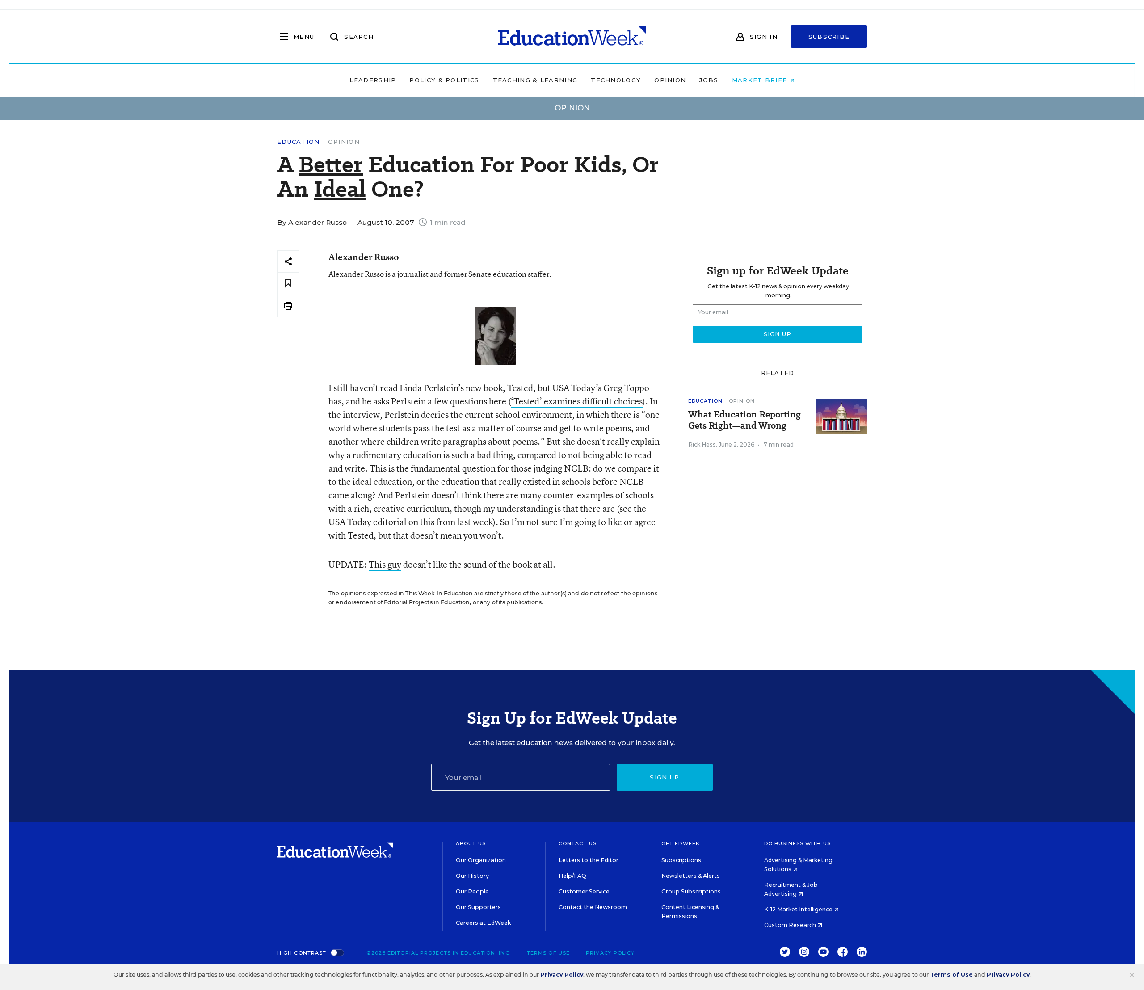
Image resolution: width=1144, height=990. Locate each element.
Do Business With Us (797, 843)
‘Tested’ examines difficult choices (577, 401)
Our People (472, 891)
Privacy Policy (610, 953)
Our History (472, 875)
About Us (471, 843)
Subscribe (829, 36)
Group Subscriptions (691, 891)
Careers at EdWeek (483, 922)
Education (298, 142)
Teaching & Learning (535, 80)
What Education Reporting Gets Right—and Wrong (744, 420)
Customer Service (584, 891)
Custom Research (790, 925)
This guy (385, 564)
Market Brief (761, 80)
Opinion (670, 80)
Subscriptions (681, 860)
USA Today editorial (367, 522)
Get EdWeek (680, 843)
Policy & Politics (444, 80)
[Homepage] (572, 36)
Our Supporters (478, 907)
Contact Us (578, 843)
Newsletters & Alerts (690, 875)
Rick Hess (702, 444)
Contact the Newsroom (593, 907)
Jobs (708, 80)
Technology (616, 80)
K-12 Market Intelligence (799, 909)
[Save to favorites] (288, 284)
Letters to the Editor (588, 860)
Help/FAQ (572, 875)
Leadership (372, 80)
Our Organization (481, 860)
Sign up (664, 777)
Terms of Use (548, 953)
